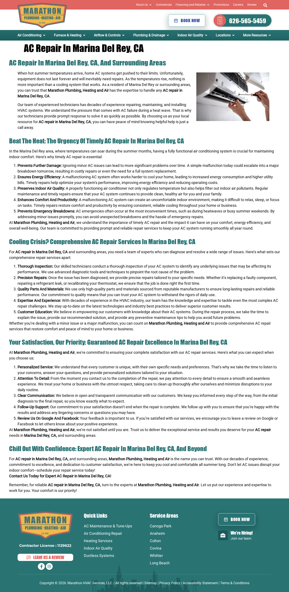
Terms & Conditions (234, 583)
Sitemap (150, 583)
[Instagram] (49, 566)
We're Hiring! (242, 532)
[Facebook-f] (41, 566)
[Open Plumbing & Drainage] (167, 35)
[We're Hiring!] (223, 535)
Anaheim (157, 533)
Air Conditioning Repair (103, 533)
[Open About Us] (150, 5)
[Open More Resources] (269, 35)
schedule (44, 470)
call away (25, 127)
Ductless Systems (99, 555)
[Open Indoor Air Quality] (206, 35)
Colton (155, 541)
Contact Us (18, 476)
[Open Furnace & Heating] (84, 35)
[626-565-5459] (220, 20)
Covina (155, 548)
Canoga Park (160, 526)
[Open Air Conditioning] (44, 35)
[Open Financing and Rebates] (208, 5)
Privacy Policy (169, 583)
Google (268, 418)
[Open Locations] (233, 35)
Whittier (156, 555)
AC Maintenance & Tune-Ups (108, 526)
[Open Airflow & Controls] (123, 35)
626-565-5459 (247, 20)
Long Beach (160, 563)
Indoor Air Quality (98, 548)
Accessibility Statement (200, 583)
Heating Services (98, 541)
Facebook (26, 424)
